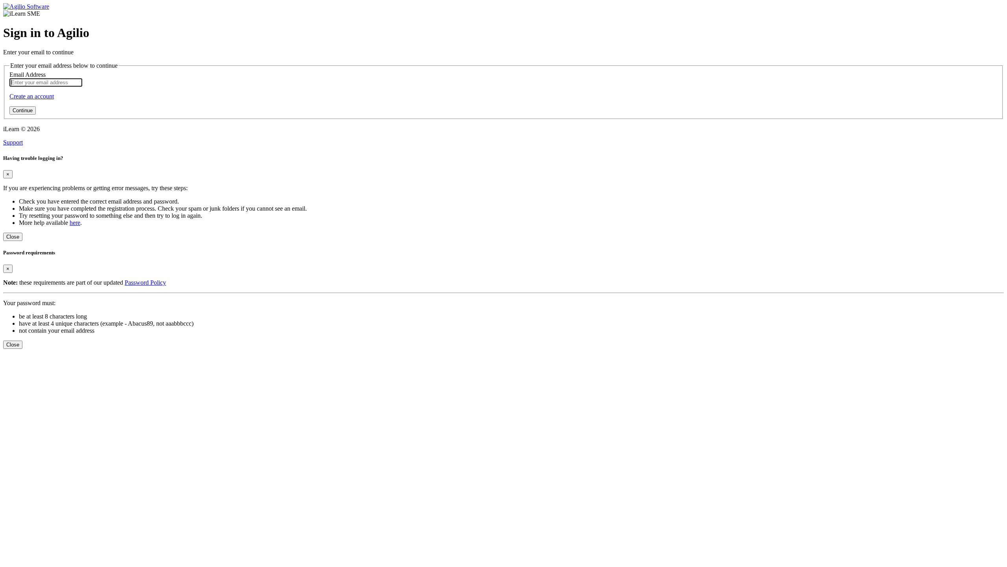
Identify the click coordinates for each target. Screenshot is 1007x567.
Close (12, 237)
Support (13, 142)
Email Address (27, 74)
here (75, 222)
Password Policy (145, 282)
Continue (23, 110)
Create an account (31, 96)
